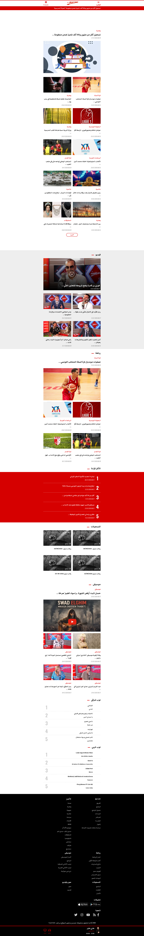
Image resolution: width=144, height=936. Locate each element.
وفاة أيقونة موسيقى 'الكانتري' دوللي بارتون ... (88, 656)
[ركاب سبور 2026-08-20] (57, 563)
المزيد (72, 235)
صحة (69, 803)
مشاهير (68, 842)
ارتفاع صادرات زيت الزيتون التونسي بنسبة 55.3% (78, 486)
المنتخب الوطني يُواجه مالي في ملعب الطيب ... (58, 162)
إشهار (99, 824)
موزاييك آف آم (66, 828)
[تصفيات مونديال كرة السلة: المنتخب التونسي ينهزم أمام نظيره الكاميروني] (87, 85)
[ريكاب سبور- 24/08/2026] (57, 538)
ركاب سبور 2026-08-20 (63, 574)
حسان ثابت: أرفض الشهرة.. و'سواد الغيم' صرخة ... (78, 593)
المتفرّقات (68, 835)
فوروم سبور (97, 871)
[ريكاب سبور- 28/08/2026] (87, 538)
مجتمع (68, 849)
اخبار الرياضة (96, 857)
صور (69, 886)
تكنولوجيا (68, 838)
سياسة (69, 817)
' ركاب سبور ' (95, 532)
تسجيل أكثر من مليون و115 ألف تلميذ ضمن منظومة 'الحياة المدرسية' (77, 8)
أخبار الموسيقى (66, 857)
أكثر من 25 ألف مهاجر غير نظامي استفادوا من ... (78, 495)
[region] (72, 18)
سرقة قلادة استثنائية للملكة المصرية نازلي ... (57, 225)
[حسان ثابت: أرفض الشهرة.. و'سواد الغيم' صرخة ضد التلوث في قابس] (72, 616)
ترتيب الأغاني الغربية (64, 867)
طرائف (69, 845)
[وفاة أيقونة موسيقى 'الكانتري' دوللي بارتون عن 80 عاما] (87, 641)
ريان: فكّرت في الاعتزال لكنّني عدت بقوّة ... (87, 312)
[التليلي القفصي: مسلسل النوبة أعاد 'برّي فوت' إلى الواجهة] (57, 641)
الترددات (98, 814)
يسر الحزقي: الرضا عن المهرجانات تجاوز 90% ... (58, 687)
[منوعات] (98, 930)
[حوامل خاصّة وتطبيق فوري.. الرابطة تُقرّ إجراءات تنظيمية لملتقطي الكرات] (87, 116)
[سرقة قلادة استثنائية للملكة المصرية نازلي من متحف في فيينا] (57, 210)
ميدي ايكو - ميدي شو (64, 831)
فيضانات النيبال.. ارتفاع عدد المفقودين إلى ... (58, 194)
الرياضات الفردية (95, 158)
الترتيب (98, 867)
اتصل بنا (98, 821)
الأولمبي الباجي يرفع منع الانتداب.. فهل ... (58, 456)
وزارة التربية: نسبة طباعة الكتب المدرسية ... (57, 131)
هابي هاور (90, 928)
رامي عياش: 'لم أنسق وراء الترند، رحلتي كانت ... (58, 341)
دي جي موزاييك (66, 871)
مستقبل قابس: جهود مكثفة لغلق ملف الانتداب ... (77, 505)
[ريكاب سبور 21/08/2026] (87, 563)
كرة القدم (68, 158)
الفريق (98, 803)
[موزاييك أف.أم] (72, 3)
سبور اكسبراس (96, 874)
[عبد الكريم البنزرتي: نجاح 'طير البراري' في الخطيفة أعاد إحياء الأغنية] (87, 672)
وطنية (98, 31)
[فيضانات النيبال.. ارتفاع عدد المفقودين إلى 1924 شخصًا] (57, 178)
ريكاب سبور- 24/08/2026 (62, 549)
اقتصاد (69, 821)
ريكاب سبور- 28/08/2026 (92, 549)
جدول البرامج (96, 810)
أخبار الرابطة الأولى (95, 860)
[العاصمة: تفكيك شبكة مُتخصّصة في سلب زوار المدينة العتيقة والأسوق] (57, 85)
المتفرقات (67, 220)
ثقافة (69, 824)
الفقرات (98, 890)
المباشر (98, 817)
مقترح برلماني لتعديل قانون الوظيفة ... (81, 514)
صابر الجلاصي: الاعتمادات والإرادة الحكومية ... (60, 313)
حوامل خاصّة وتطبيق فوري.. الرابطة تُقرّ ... (87, 131)
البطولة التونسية (95, 127)
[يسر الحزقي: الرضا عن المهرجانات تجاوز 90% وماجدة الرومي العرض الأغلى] (57, 672)
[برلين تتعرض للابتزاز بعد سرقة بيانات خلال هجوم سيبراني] (87, 178)
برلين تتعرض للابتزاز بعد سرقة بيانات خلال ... (87, 194)
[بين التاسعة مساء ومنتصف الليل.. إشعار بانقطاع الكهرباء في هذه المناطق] (87, 210)
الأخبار (98, 893)
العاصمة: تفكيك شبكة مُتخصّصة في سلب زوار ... (57, 100)
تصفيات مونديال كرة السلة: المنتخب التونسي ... (88, 100)
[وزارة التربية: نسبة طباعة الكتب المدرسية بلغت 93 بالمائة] (57, 116)
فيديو (69, 890)
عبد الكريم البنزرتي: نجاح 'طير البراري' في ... (87, 687)
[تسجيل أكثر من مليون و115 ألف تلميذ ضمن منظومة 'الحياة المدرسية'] (72, 57)
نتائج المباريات (96, 864)
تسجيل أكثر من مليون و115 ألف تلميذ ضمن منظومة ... (76, 34)
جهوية (69, 810)
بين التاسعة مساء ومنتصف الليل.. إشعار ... (87, 225)
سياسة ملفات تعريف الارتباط (91, 828)
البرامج (98, 806)
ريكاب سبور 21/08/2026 (92, 574)
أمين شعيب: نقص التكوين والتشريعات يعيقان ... (88, 341)
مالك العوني (91, 931)
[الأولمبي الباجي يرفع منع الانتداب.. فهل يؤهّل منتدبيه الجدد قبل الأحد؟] (57, 441)
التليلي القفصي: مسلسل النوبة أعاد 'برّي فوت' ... (58, 656)
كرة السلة (97, 95)
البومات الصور (96, 878)
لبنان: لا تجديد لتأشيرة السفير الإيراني (82, 476)
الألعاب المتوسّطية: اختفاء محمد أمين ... (87, 162)
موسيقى (98, 589)
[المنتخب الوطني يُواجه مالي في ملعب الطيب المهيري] (57, 147)
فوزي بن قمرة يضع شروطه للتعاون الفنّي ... (81, 285)
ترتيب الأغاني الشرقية (64, 864)
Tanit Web (51, 923)
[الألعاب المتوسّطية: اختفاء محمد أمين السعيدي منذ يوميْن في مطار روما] (87, 147)
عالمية (98, 189)
